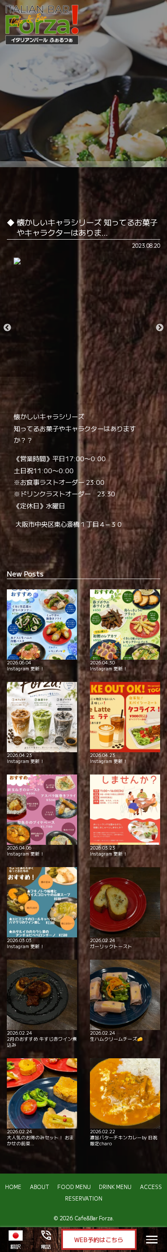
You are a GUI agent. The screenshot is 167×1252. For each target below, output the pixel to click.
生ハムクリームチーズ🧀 (116, 1036)
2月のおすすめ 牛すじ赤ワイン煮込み (42, 1039)
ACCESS (151, 1187)
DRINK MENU (115, 1187)
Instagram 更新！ (26, 665)
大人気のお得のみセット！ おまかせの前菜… (40, 1137)
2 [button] (90, 393)
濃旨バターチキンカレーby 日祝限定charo (124, 1137)
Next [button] (159, 328)
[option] (84, 261)
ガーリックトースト (111, 943)
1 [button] (77, 393)
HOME (13, 1187)
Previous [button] (7, 328)
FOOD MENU (74, 1187)
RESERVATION (83, 1198)
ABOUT (39, 1187)
